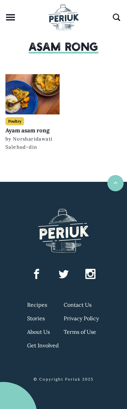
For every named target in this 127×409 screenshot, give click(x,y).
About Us (38, 331)
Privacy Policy (81, 318)
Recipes (37, 304)
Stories (36, 318)
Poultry (14, 121)
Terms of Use (80, 331)
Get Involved (43, 345)
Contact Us (77, 304)
